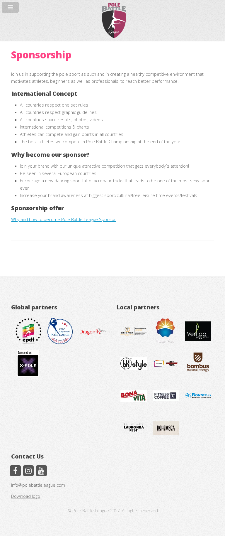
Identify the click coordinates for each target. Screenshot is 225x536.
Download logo (25, 496)
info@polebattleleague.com (38, 485)
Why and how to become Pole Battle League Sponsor (63, 219)
